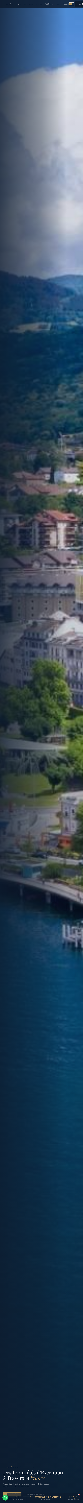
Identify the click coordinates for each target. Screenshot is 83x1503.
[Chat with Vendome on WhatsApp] (5, 1498)
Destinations (28, 4)
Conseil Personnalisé (49, 4)
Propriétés (9, 4)
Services (39, 4)
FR (70, 4)
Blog (59, 4)
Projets (18, 4)
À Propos (66, 4)
